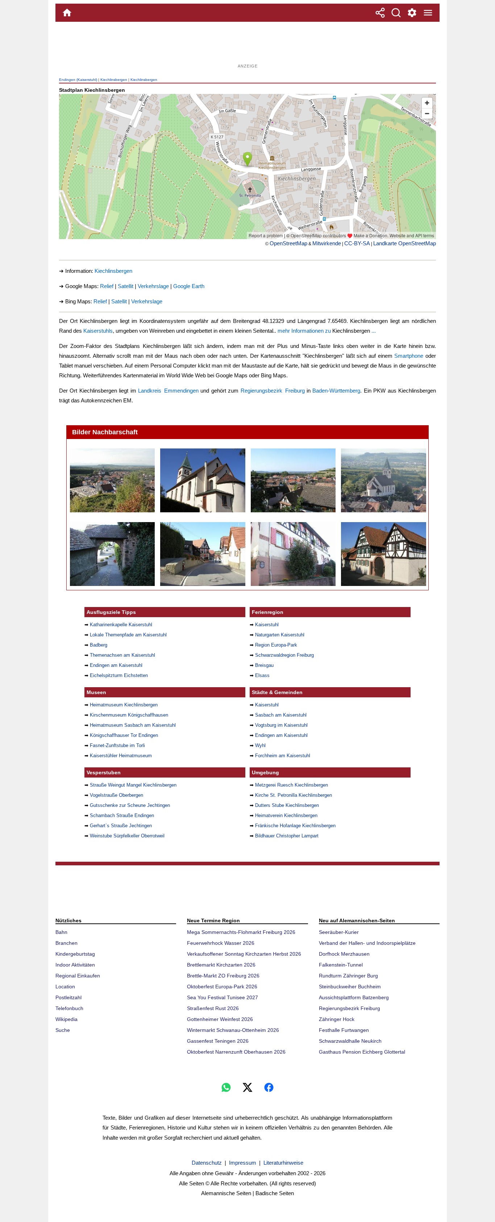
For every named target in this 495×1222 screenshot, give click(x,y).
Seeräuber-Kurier (339, 932)
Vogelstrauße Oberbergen (116, 795)
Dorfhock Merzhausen (344, 954)
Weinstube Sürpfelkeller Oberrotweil (127, 835)
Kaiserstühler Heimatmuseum (121, 755)
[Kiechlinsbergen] (112, 480)
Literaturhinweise (283, 1163)
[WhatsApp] (226, 1087)
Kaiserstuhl (267, 624)
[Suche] (396, 13)
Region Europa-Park (276, 645)
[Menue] (428, 13)
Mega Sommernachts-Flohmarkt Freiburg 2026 (241, 932)
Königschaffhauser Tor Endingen (124, 735)
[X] (247, 1087)
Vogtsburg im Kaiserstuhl (281, 725)
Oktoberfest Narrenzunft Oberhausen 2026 (236, 1052)
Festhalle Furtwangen (344, 1030)
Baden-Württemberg (336, 390)
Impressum (242, 1163)
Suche (62, 1030)
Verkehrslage (153, 286)
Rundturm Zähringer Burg (348, 976)
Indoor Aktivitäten (75, 965)
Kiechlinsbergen (113, 80)
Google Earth (188, 286)
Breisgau (264, 665)
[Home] (67, 13)
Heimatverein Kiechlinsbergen (286, 815)
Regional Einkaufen (77, 976)
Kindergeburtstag (75, 954)
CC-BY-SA (357, 243)
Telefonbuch (69, 1008)
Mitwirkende (326, 243)
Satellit (125, 286)
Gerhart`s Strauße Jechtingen (121, 825)
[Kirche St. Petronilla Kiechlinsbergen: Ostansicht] (383, 480)
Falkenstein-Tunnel (341, 965)
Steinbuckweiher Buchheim (350, 986)
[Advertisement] (247, 45)
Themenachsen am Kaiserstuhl (122, 655)
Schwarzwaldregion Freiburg (284, 655)
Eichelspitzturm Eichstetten (119, 675)
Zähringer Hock (336, 1019)
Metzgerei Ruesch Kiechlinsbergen (291, 785)
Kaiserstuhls (98, 331)
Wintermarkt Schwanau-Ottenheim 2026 (233, 1030)
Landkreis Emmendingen (168, 390)
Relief (106, 286)
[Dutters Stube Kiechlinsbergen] (202, 554)
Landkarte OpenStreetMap (404, 243)
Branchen (66, 943)
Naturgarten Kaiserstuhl (279, 634)
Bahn (61, 932)
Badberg (98, 645)
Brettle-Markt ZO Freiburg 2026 (223, 976)
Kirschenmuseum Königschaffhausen (129, 715)
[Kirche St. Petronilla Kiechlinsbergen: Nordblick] (293, 480)
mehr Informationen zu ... (327, 331)
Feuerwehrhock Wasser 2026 (220, 943)
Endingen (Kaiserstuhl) (78, 80)
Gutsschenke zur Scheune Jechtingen (130, 805)
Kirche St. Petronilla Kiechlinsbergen (293, 795)
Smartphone (408, 356)
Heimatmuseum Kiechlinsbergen (124, 705)
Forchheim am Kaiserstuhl (282, 755)
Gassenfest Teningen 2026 (218, 1041)
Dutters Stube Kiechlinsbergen (287, 805)
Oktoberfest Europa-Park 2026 (222, 986)
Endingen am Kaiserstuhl (116, 665)
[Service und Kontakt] (412, 13)
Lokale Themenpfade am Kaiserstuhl (128, 634)
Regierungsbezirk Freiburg (273, 390)
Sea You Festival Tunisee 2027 (222, 997)
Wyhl (260, 745)
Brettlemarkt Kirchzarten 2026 (221, 965)
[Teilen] (380, 13)
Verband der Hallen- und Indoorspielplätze (367, 943)
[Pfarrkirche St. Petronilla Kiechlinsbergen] (202, 480)
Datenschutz (207, 1163)
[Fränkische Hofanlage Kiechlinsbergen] (383, 554)
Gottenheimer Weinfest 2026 (220, 1019)
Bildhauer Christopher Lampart (287, 835)
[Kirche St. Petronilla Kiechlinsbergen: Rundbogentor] (112, 554)
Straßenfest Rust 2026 (213, 1008)
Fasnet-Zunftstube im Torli (117, 745)
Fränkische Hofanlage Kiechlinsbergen (295, 825)
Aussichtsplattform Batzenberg (354, 997)
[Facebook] (269, 1087)
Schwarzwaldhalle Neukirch (350, 1041)
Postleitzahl (68, 997)
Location (65, 986)
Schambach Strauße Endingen (122, 815)
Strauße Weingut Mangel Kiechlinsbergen (133, 785)
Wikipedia (66, 1019)
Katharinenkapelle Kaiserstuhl (121, 624)
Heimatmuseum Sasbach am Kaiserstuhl (133, 725)
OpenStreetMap (288, 243)
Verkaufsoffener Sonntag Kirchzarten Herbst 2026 (244, 954)
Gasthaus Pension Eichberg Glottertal (362, 1052)
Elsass (262, 675)
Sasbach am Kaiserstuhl (281, 715)
